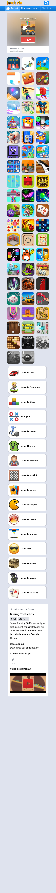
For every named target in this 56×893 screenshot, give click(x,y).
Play (28, 39)
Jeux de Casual (27, 609)
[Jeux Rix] (14, 2)
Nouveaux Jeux (29, 8)
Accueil (14, 8)
